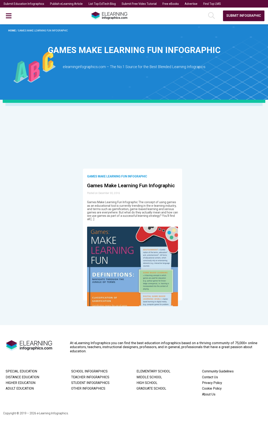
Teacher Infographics (90, 377)
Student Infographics (90, 383)
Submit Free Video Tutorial (139, 3)
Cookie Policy (212, 388)
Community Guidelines (218, 371)
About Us (208, 394)
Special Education (21, 371)
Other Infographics (88, 388)
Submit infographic (243, 16)
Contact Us (210, 377)
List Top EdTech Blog (102, 3)
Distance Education (22, 377)
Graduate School (151, 388)
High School (147, 383)
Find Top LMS (212, 3)
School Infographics (89, 371)
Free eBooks (170, 3)
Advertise (191, 3)
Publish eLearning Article (66, 3)
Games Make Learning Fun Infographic (117, 176)
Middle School (149, 377)
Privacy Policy (212, 383)
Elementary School (153, 371)
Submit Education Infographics (24, 3)
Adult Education (20, 388)
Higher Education (20, 383)
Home (12, 30)
